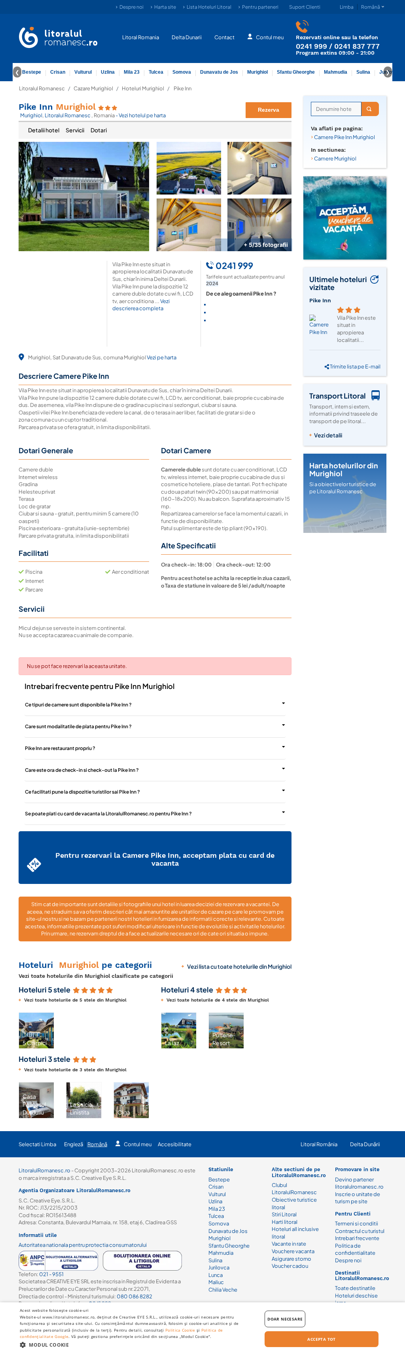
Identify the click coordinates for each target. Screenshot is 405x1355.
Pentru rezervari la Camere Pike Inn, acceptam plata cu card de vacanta (164, 859)
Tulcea (156, 72)
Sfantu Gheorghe (296, 72)
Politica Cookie (180, 1330)
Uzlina (108, 72)
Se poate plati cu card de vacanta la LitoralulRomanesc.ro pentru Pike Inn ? (108, 814)
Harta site (165, 7)
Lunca (215, 1275)
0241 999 (311, 46)
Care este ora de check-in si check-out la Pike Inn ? (82, 770)
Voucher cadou (290, 1266)
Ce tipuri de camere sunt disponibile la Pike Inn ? (78, 705)
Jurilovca (218, 1267)
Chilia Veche (222, 1289)
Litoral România (319, 1144)
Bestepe (31, 72)
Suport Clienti (304, 7)
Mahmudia (335, 72)
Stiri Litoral (284, 1214)
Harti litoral (284, 1222)
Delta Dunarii (187, 37)
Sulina (363, 72)
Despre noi (131, 7)
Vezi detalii (328, 435)
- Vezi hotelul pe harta (140, 115)
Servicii (75, 130)
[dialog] (202, 1328)
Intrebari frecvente (357, 1238)
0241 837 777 (357, 46)
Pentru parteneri (260, 7)
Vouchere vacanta (293, 1251)
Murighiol (257, 72)
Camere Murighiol (335, 158)
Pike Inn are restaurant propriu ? (60, 748)
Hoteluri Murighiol (143, 88)
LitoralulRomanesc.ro (44, 1170)
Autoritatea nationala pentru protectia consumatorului (83, 1245)
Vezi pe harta (161, 357)
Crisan (57, 72)
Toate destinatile (355, 1288)
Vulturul (83, 72)
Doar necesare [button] (285, 1319)
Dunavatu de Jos (219, 72)
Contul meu (270, 37)
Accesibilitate (174, 1144)
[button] (23, 1030)
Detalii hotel (43, 130)
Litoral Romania (140, 37)
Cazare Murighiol (93, 88)
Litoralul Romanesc (42, 88)
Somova (181, 72)
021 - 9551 (51, 1274)
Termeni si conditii (356, 1223)
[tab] (43, 130)
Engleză (73, 1144)
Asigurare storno (291, 1259)
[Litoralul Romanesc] (58, 38)
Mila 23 (132, 72)
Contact (224, 37)
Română (97, 1144)
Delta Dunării (365, 1144)
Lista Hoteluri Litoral (209, 7)
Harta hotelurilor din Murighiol (343, 469)
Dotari (99, 130)
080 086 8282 (134, 1296)
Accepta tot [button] (321, 1339)
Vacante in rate (289, 1243)
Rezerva (268, 110)
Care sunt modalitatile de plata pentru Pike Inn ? (78, 726)
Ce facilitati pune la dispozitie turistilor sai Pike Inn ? (82, 792)
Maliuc (216, 1282)
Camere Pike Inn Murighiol (344, 137)
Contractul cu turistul (359, 1231)
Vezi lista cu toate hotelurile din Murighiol (239, 966)
